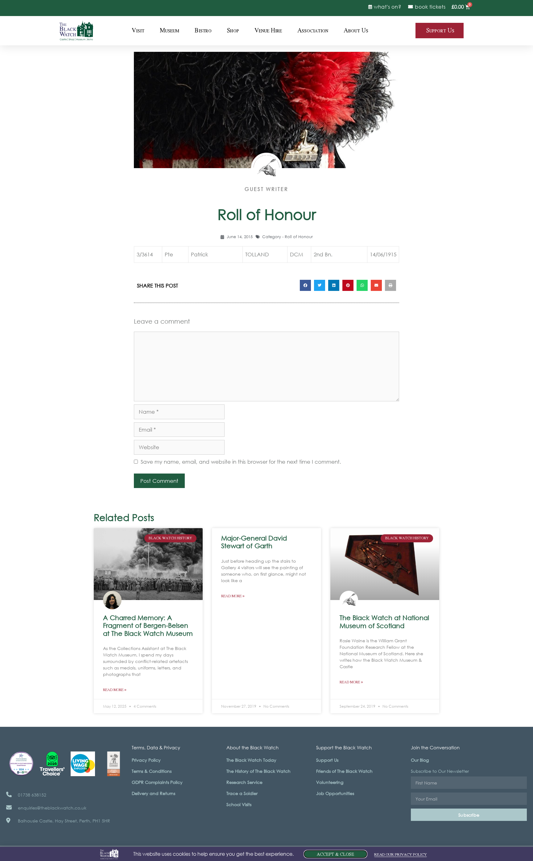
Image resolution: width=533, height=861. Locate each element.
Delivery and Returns (153, 793)
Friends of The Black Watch (344, 771)
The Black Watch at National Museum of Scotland (384, 621)
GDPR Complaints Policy (157, 782)
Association (312, 30)
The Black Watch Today (251, 760)
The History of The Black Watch (258, 771)
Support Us (327, 760)
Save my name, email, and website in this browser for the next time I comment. (241, 461)
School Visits (238, 804)
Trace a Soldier (242, 793)
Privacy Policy (146, 760)
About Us (356, 30)
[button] (305, 285)
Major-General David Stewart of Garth (254, 541)
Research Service (244, 782)
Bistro (203, 30)
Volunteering (329, 782)
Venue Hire (268, 30)
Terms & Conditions (151, 771)
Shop (233, 30)
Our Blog (420, 760)
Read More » (114, 690)
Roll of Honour (299, 236)
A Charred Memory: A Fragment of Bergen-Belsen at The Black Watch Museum (148, 625)
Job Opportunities (335, 793)
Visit (138, 30)
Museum (169, 30)
